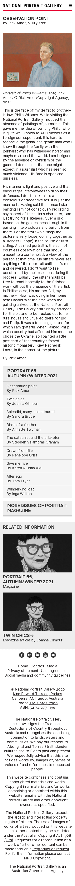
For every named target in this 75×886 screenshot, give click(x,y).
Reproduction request (50, 849)
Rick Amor (17, 23)
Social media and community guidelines (37, 675)
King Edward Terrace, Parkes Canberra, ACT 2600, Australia (37, 696)
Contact (37, 666)
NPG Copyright (37, 858)
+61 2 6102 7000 (43, 703)
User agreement (54, 671)
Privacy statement (22, 671)
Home (23, 666)
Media (52, 666)
